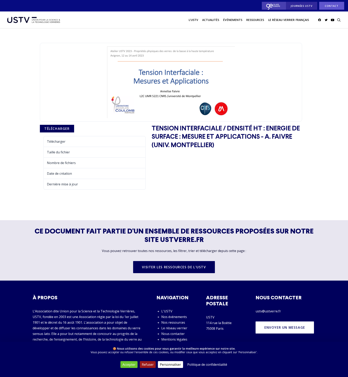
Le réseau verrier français (288, 20)
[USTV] (33, 20)
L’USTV (193, 20)
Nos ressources (173, 322)
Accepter (129, 364)
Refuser (148, 364)
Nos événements (174, 317)
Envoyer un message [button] (284, 327)
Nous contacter (173, 334)
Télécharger (57, 128)
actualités (210, 20)
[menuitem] (273, 5)
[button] (320, 19)
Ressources (255, 20)
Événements (232, 20)
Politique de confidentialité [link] (207, 364)
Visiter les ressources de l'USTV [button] (174, 267)
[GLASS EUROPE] (273, 5)
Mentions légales (174, 339)
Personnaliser (170, 364)
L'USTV (166, 311)
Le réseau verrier (174, 328)
